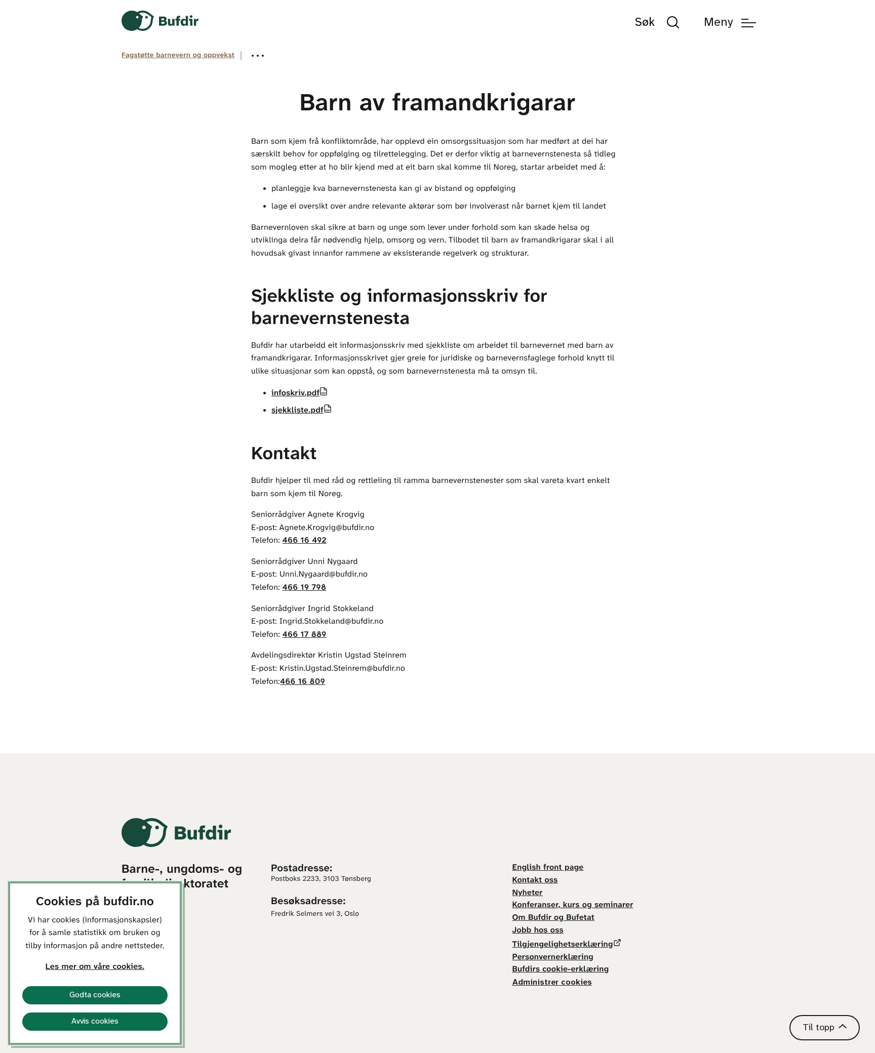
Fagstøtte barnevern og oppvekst (178, 55)
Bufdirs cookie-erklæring (560, 969)
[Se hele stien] (258, 56)
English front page (548, 868)
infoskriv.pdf (295, 393)
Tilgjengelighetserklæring (562, 945)
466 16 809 (302, 682)
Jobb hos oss (538, 930)
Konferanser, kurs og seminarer (572, 905)
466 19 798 (304, 588)
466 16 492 (305, 541)
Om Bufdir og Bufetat (553, 918)
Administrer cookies (552, 982)
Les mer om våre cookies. (95, 967)
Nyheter (527, 893)
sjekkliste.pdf (297, 411)
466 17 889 (305, 635)
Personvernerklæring (552, 957)
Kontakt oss (535, 880)
